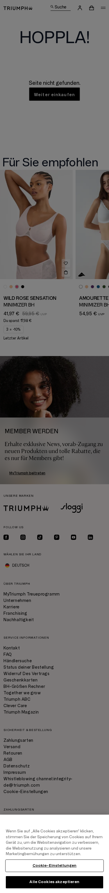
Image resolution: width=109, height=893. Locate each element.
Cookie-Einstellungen (55, 866)
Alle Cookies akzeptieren (54, 882)
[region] (54, 854)
